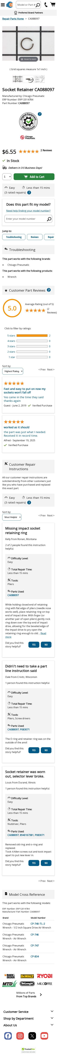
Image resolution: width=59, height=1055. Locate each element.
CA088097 (13, 595)
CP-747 (35, 945)
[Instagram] (20, 1036)
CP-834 (35, 956)
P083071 (25, 729)
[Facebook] (8, 1036)
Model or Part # (26, 4)
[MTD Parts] (9, 983)
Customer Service (15, 1012)
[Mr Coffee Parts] (44, 983)
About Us (10, 1025)
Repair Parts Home (13, 18)
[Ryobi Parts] (44, 976)
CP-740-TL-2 (38, 923)
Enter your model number (20, 218)
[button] (3, 5)
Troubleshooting (13, 237)
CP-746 (35, 934)
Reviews (35, 237)
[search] (37, 5)
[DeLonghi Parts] (27, 983)
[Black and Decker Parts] (9, 976)
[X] (32, 1036)
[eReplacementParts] (9, 4)
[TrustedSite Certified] (28, 1050)
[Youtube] (44, 1036)
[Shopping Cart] (52, 5)
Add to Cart (37, 176)
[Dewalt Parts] (27, 976)
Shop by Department (18, 1018)
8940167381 (27, 835)
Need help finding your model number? (28, 210)
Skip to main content (28, 11)
